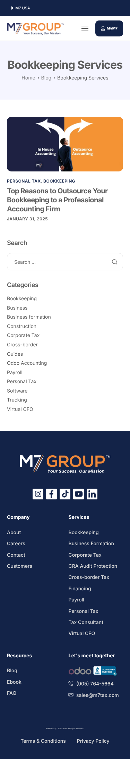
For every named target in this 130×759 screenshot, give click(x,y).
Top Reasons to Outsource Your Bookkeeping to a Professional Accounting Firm (57, 200)
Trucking (17, 400)
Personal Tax (24, 181)
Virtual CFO (20, 409)
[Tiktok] (65, 494)
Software (17, 391)
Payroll (15, 373)
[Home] (35, 28)
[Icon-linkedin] (92, 494)
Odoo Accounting (27, 363)
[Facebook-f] (51, 494)
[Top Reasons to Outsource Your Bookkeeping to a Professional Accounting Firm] (65, 144)
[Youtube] (78, 494)
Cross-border (22, 345)
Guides (15, 354)
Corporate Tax (23, 335)
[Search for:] (65, 262)
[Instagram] (38, 494)
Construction (21, 326)
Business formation (29, 317)
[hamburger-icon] (84, 28)
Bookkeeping (59, 181)
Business (17, 308)
